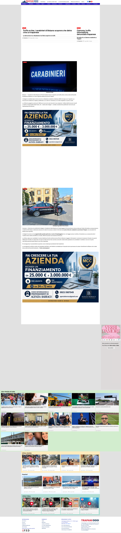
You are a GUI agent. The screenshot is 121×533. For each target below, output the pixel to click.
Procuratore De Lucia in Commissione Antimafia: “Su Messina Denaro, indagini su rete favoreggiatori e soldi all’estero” (59, 427)
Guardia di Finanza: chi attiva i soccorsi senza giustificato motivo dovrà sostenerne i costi (60, 407)
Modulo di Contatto (75, 1)
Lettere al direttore (52, 1)
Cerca (82, 1)
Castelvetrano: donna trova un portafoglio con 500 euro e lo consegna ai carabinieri (94, 466)
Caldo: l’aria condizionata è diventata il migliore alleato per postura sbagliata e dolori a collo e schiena (36, 407)
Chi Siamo (24, 520)
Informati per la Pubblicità (66, 529)
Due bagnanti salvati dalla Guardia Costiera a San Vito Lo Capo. (49, 488)
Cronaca (24, 3)
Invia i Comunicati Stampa (66, 526)
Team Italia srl (68, 523)
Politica (38, 3)
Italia (79, 3)
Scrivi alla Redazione (65, 525)
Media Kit (24, 523)
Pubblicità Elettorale (26, 525)
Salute (48, 3)
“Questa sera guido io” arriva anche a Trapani (56, 466)
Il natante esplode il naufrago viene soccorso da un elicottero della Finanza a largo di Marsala (50, 509)
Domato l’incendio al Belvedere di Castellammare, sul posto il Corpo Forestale (36, 466)
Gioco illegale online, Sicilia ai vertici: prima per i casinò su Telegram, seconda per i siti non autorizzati (83, 407)
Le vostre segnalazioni (64, 1)
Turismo (60, 3)
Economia (54, 3)
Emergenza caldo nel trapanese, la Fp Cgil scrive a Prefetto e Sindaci (76, 466)
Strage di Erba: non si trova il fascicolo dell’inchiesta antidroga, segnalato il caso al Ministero (11, 427)
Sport (43, 3)
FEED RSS (44, 528)
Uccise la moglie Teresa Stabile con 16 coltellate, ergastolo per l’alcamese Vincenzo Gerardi (34, 446)
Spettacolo (67, 3)
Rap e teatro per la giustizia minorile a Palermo (89, 488)
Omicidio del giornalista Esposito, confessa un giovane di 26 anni (107, 427)
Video (43, 520)
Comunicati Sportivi (65, 528)
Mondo (83, 3)
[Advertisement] (60, 16)
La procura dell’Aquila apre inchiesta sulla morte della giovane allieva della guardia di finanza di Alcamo (11, 446)
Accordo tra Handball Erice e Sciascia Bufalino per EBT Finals (31, 488)
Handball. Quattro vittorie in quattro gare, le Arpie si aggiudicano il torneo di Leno (11, 407)
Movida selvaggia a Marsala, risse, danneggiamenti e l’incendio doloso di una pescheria (70, 488)
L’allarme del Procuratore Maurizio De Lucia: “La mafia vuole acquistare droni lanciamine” (35, 427)
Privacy (23, 522)
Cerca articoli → (111, 347)
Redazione (26, 38)
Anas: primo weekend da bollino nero (103, 406)
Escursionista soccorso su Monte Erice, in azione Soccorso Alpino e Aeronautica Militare (30, 509)
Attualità (31, 3)
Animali (74, 3)
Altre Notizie (24, 526)
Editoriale (43, 1)
